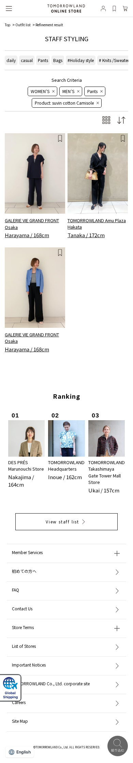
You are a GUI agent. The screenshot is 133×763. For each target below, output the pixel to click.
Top (8, 24)
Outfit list (23, 24)
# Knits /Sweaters (115, 60)
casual (27, 60)
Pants (43, 60)
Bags (57, 60)
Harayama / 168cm (27, 235)
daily (11, 60)
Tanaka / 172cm (86, 235)
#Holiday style (81, 60)
